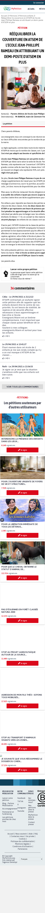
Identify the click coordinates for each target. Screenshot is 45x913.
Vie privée (30, 860)
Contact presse (31, 847)
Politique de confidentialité (22, 865)
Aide (31, 857)
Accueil (31, 9)
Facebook (21, 822)
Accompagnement (9, 832)
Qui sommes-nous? (32, 824)
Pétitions (13, 16)
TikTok (20, 825)
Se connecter (38, 2)
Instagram (21, 831)
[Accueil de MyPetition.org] (12, 9)
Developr (13, 886)
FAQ (36, 857)
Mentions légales (22, 867)
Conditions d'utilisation (22, 870)
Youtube (20, 834)
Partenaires (22, 872)
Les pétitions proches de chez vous (9, 843)
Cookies (22, 862)
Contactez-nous (17, 860)
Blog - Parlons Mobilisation (8, 828)
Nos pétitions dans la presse (32, 832)
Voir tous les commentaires (22, 388)
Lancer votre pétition (7, 823)
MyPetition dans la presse (33, 840)
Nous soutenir (21, 857)
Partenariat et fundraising (8, 836)
